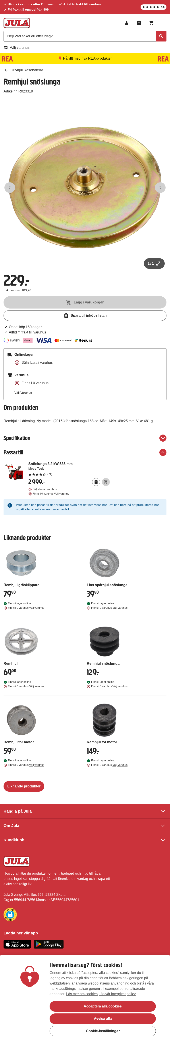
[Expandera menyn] (163, 23)
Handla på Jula (18, 811)
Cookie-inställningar (103, 1031)
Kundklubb (14, 840)
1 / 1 (151, 263)
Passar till (13, 452)
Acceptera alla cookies (103, 1006)
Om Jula (11, 825)
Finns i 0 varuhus (51, 493)
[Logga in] (126, 23)
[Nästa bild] (160, 187)
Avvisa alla (103, 1018)
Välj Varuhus (23, 392)
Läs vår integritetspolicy (117, 994)
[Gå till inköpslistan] (139, 23)
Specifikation (17, 438)
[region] (85, 999)
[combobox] (85, 36)
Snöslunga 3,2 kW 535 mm (69, 468)
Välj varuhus (19, 47)
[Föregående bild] (9, 187)
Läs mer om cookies (82, 994)
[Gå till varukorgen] (151, 23)
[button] (10, 914)
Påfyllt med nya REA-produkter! (87, 58)
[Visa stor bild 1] (85, 187)
